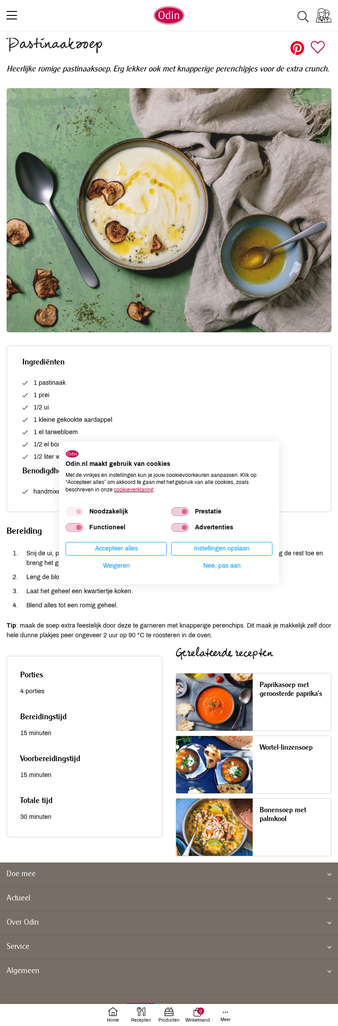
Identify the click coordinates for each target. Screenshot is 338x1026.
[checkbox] (74, 511)
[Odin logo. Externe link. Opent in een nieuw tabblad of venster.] (72, 454)
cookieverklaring (134, 490)
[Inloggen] (323, 15)
